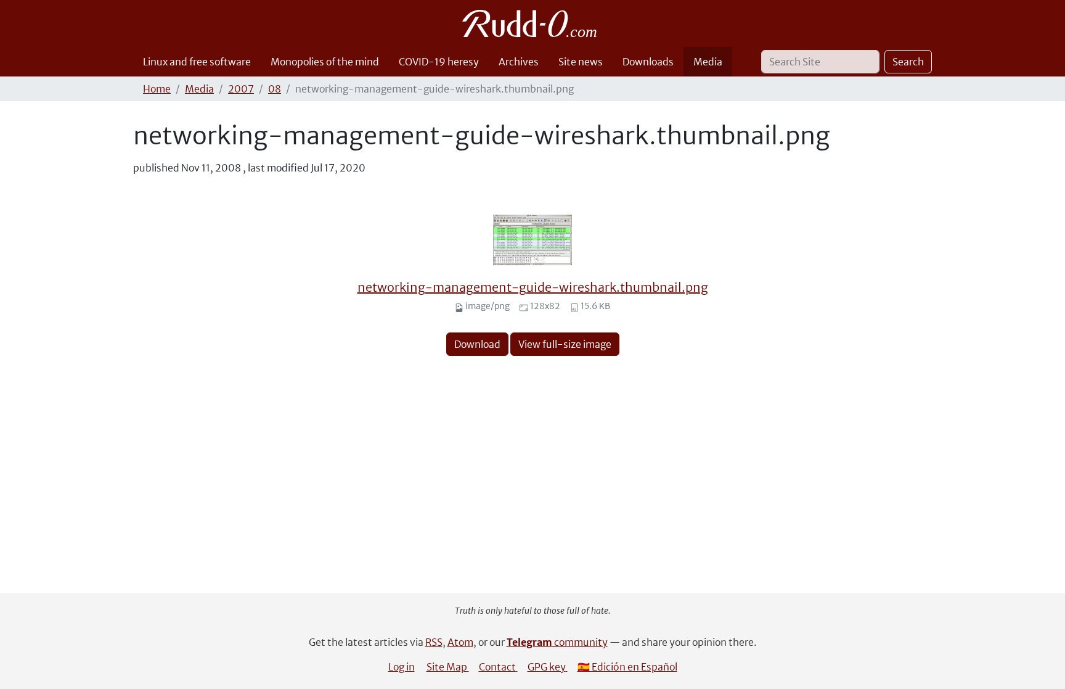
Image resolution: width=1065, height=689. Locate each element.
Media (707, 62)
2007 (241, 89)
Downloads (648, 62)
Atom (460, 642)
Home (157, 89)
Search (908, 62)
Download (477, 344)
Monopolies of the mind (325, 62)
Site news (580, 62)
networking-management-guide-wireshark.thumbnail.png (532, 287)
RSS (434, 642)
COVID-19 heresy (439, 62)
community (557, 642)
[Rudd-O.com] (532, 23)
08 (274, 89)
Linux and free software (197, 62)
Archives (519, 62)
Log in (401, 667)
